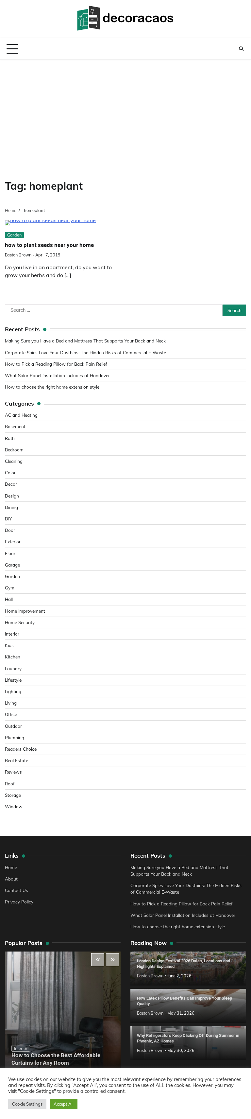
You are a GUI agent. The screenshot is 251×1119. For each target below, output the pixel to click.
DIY (8, 518)
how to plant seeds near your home (49, 245)
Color (10, 472)
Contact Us (16, 890)
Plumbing (14, 737)
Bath (10, 438)
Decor (11, 484)
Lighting (13, 691)
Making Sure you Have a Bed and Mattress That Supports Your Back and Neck (85, 340)
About (11, 879)
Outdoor (13, 726)
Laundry (13, 668)
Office (11, 714)
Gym (9, 587)
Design (12, 495)
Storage (13, 795)
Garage (12, 565)
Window (14, 806)
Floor (10, 553)
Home (11, 867)
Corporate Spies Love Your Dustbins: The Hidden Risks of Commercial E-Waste (85, 352)
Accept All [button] (64, 1104)
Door (10, 530)
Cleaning (14, 461)
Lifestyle (13, 680)
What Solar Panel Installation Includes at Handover (57, 375)
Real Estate (16, 760)
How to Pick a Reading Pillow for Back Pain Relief (56, 364)
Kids (9, 645)
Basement (15, 426)
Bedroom (14, 449)
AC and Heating (21, 415)
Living (11, 703)
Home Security (20, 622)
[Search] (241, 49)
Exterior (13, 541)
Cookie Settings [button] (27, 1104)
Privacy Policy (19, 901)
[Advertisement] (125, 109)
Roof (10, 783)
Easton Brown (18, 254)
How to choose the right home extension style (52, 387)
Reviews (13, 772)
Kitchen (12, 656)
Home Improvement (25, 611)
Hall (9, 599)
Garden (14, 234)
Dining (11, 507)
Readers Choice (21, 749)
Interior (12, 634)
